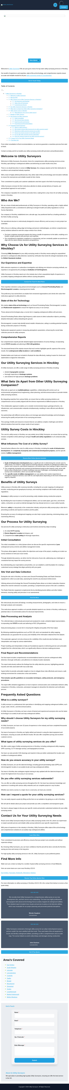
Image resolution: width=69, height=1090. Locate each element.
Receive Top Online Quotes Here (34, 878)
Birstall (9, 981)
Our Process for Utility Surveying (19, 116)
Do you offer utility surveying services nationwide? (27, 134)
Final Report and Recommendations (23, 123)
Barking (33, 873)
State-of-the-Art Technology (21, 103)
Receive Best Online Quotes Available (34, 458)
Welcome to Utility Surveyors (18, 95)
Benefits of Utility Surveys (17, 114)
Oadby (9, 978)
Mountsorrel (10, 983)
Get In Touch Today (34, 80)
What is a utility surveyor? (21, 127)
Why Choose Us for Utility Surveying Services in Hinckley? (26, 99)
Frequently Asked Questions (18, 125)
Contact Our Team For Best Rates (34, 281)
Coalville (9, 975)
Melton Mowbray (12, 997)
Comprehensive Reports (21, 104)
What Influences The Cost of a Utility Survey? (26, 112)
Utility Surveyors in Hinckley (14, 93)
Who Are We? (14, 97)
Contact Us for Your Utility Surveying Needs (22, 138)
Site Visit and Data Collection (22, 120)
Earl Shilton (5, 873)
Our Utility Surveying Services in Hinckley (21, 106)
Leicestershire (11, 973)
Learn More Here (34, 835)
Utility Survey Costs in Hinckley (19, 110)
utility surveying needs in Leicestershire (38, 75)
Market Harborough (13, 994)
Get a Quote (33, 60)
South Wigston (11, 967)
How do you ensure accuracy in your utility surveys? (27, 132)
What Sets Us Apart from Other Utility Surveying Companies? (26, 108)
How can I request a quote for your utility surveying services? (29, 136)
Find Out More (34, 597)
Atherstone (26, 873)
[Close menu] (61, 3)
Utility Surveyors (14, 68)
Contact (63, 7)
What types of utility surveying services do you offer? (27, 131)
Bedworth (19, 873)
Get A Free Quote (34, 952)
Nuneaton (12, 873)
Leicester (10, 970)
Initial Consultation (19, 118)
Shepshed (10, 986)
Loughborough (11, 992)
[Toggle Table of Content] (2, 90)
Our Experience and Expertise (22, 101)
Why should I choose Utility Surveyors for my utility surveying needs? (31, 129)
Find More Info (15, 140)
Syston (9, 989)
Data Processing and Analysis (22, 121)
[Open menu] (55, 5)
